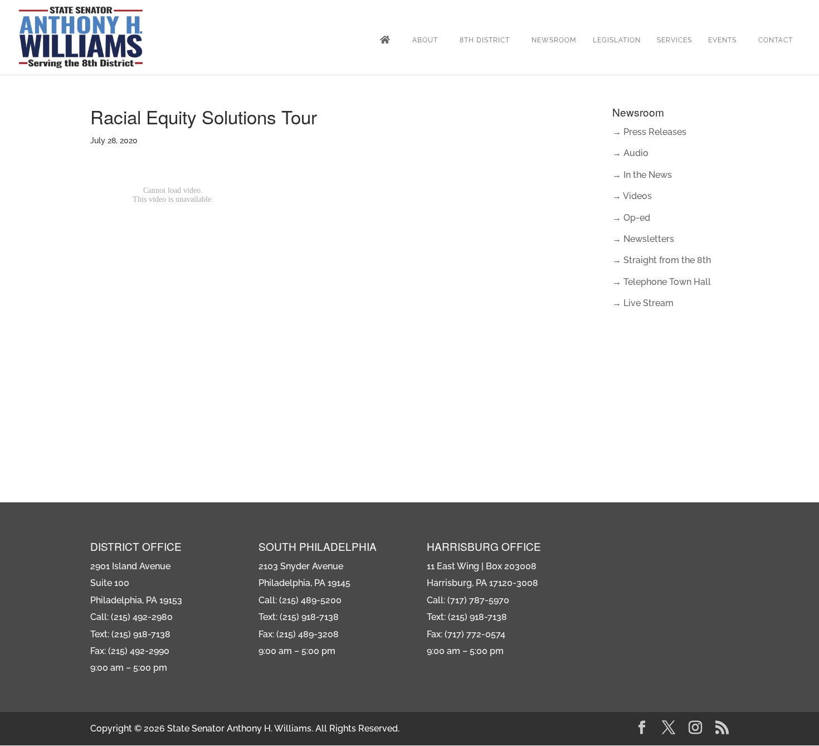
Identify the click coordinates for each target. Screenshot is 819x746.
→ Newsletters (643, 239)
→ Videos (632, 196)
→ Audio (630, 153)
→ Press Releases (649, 132)
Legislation (617, 40)
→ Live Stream (643, 303)
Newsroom (554, 40)
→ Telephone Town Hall (661, 282)
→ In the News (642, 174)
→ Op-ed (631, 217)
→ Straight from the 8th (661, 260)
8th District (485, 40)
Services (674, 40)
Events (722, 40)
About (425, 40)
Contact (775, 40)
